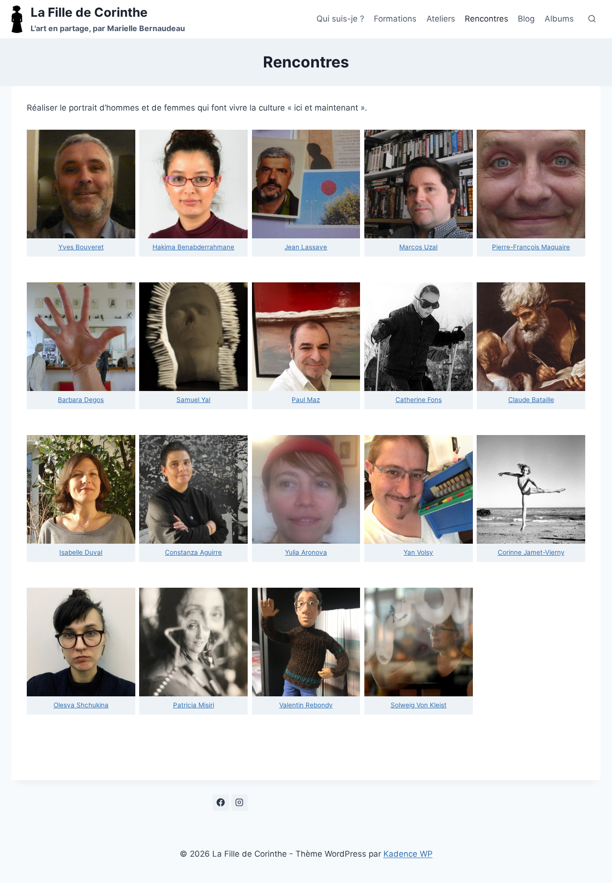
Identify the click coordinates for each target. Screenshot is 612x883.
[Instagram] (239, 802)
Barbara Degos (81, 399)
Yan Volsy (418, 552)
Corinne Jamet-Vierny (531, 552)
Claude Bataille (531, 399)
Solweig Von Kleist (419, 705)
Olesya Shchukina (81, 705)
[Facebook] (221, 802)
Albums (559, 18)
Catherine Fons (418, 399)
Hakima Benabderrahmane (193, 247)
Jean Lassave (305, 247)
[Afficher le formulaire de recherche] (592, 19)
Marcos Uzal (418, 247)
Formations (395, 18)
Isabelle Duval (80, 552)
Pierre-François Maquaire (531, 247)
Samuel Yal (193, 399)
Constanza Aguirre (193, 552)
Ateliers (440, 18)
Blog (526, 18)
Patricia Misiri (193, 705)
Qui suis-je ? (340, 18)
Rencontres (486, 18)
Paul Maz (306, 399)
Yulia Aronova (306, 552)
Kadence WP (408, 854)
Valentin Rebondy (306, 705)
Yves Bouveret (81, 247)
